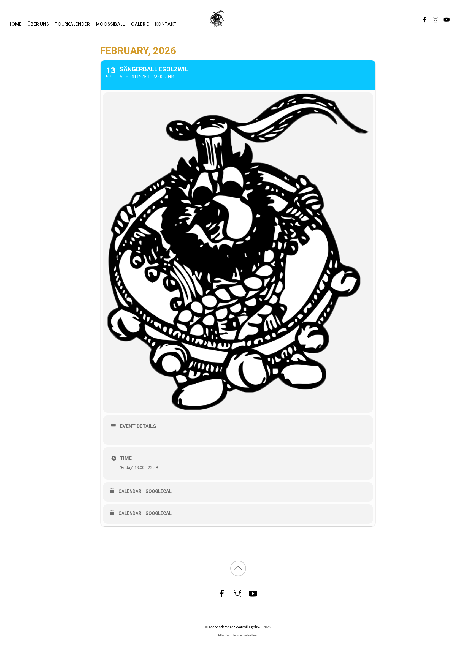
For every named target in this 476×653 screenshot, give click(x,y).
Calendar (129, 491)
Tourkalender (72, 24)
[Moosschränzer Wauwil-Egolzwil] (238, 23)
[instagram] (435, 18)
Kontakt (165, 24)
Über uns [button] (38, 24)
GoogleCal (158, 491)
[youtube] (446, 18)
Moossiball (110, 24)
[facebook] (424, 18)
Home (14, 24)
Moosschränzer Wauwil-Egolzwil (235, 626)
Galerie (140, 24)
